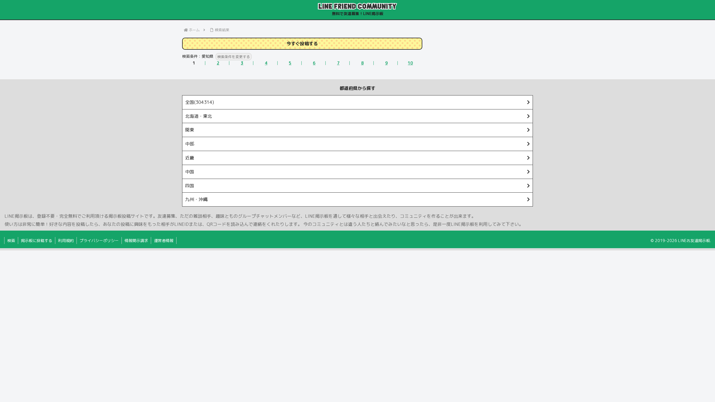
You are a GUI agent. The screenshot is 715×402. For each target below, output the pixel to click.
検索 (11, 240)
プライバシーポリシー (99, 240)
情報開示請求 (136, 240)
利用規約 (66, 240)
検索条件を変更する (233, 56)
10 (410, 63)
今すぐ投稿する (302, 43)
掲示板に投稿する (36, 240)
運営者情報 (163, 240)
